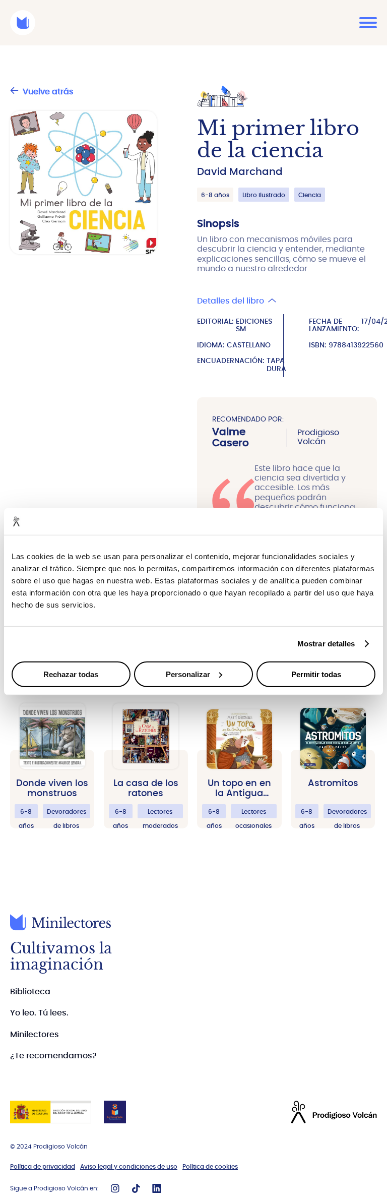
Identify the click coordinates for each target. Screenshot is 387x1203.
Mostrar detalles (326, 643)
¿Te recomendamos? (53, 1056)
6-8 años (215, 195)
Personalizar (188, 674)
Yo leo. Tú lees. (39, 1013)
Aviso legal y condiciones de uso (128, 1167)
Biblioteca (30, 992)
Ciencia (309, 195)
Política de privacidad (42, 1167)
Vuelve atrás (48, 92)
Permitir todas (316, 674)
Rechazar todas (70, 674)
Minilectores (34, 1035)
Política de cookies (210, 1167)
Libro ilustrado (263, 195)
